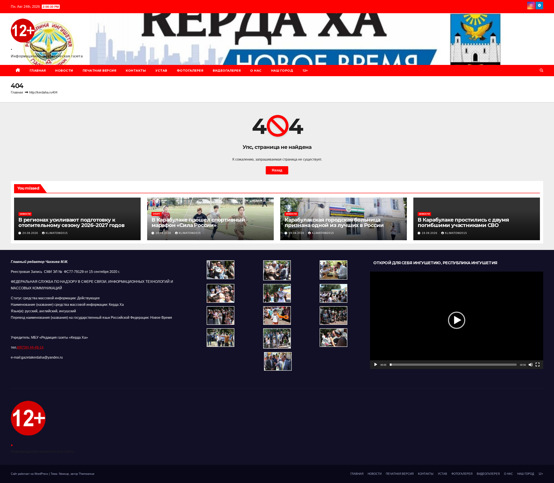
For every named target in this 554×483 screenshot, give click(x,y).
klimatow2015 (57, 233)
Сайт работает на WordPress (30, 473)
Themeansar (86, 473)
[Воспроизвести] (376, 364)
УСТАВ (161, 70)
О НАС (256, 70)
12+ (305, 70)
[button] (541, 70)
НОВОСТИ (64, 70)
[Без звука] (530, 364)
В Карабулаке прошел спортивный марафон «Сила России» (198, 222)
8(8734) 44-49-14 (30, 347)
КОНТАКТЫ (136, 70)
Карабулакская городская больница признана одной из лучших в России (334, 222)
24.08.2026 (31, 233)
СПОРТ (156, 214)
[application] (456, 320)
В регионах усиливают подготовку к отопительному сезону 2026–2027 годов (71, 222)
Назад (277, 170)
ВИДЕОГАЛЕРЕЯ (227, 70)
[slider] (453, 365)
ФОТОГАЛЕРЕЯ (190, 70)
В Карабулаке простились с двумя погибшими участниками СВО (463, 222)
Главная (17, 92)
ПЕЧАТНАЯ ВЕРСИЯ (99, 70)
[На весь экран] (537, 364)
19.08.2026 (164, 233)
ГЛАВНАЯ (38, 70)
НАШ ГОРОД (282, 70)
